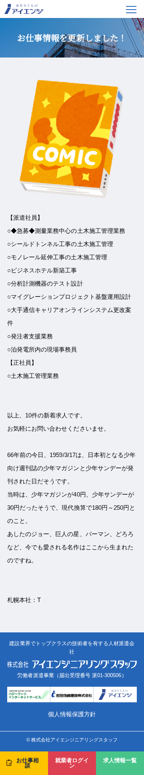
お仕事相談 (27, 763)
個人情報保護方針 (72, 714)
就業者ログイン (72, 763)
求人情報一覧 (120, 760)
